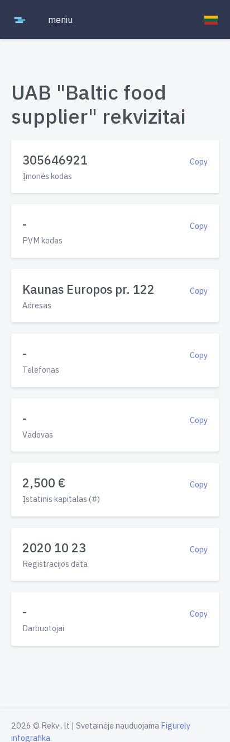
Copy (199, 161)
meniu (60, 19)
